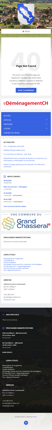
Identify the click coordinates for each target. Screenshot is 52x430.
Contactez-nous (9, 300)
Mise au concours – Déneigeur (15, 187)
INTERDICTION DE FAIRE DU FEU (14, 150)
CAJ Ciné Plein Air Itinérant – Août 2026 (17, 154)
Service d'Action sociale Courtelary (16, 268)
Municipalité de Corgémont (13, 258)
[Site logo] (26, 24)
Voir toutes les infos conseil (15, 206)
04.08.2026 (7, 180)
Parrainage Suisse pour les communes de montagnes (23, 264)
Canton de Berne (10, 262)
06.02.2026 (7, 199)
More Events (7, 352)
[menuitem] (26, 116)
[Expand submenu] (46, 120)
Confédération (9, 260)
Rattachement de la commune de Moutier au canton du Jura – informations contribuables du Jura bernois (26, 159)
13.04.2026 (7, 193)
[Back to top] (26, 423)
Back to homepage (26, 90)
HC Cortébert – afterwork (12, 343)
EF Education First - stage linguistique (17, 266)
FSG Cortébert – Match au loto (14, 333)
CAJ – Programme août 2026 (14, 146)
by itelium (34, 417)
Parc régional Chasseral (12, 270)
